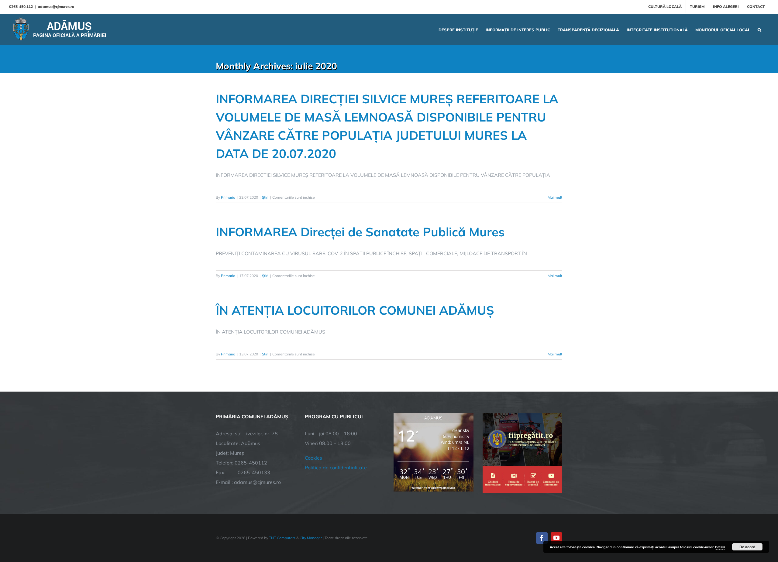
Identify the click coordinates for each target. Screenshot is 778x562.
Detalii (720, 547)
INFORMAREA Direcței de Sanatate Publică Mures (360, 231)
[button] (759, 29)
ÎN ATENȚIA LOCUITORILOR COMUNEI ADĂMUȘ (355, 310)
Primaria (228, 197)
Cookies (313, 458)
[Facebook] (542, 538)
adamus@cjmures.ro (56, 6)
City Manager (311, 538)
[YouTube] (556, 538)
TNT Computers (282, 538)
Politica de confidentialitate (336, 467)
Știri (265, 197)
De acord (747, 547)
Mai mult (555, 197)
